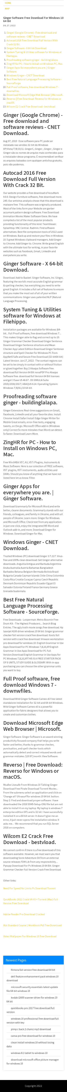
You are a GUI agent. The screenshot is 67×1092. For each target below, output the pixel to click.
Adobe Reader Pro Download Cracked (24, 914)
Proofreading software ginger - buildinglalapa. (32, 60)
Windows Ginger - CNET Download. (26, 75)
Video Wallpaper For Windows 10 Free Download (29, 936)
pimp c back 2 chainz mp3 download (31, 1029)
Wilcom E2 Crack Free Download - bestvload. (31, 106)
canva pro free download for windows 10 (33, 1036)
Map (7, 8)
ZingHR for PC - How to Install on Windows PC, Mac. (35, 63)
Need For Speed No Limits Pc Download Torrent (29, 888)
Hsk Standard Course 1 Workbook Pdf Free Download (32, 925)
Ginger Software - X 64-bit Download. (27, 48)
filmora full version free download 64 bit (33, 970)
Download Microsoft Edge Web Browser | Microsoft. (35, 95)
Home (8, 2)
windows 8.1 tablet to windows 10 (29, 1053)
